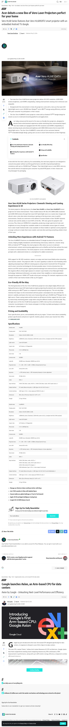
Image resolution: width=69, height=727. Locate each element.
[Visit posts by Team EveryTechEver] (4, 540)
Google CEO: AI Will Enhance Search (20, 500)
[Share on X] (11, 29)
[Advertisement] (22, 46)
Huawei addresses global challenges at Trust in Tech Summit (26, 494)
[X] (57, 714)
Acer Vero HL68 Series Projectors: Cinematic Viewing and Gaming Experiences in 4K (21, 145)
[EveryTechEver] (10, 2)
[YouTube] (59, 714)
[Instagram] (62, 714)
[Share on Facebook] (8, 29)
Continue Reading (34, 670)
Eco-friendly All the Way (46, 144)
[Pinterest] (64, 714)
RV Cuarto (10, 601)
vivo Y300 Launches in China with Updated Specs (23, 491)
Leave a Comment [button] (60, 568)
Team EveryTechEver (12, 33)
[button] (63, 723)
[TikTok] (66, 714)
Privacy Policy (23, 723)
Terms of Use (32, 723)
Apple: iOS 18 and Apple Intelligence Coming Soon (23, 497)
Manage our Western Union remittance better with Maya (26, 488)
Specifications (44, 155)
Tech (4, 8)
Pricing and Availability (46, 150)
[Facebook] (55, 714)
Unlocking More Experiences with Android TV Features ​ (22, 152)
